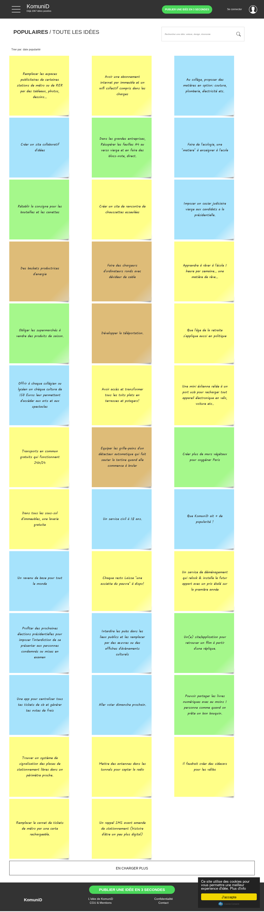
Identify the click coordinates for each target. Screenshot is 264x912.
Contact (163, 902)
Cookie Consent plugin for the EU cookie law (229, 904)
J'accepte (229, 896)
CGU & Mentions (101, 902)
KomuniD (33, 900)
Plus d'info (238, 888)
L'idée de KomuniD (100, 898)
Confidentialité (163, 898)
